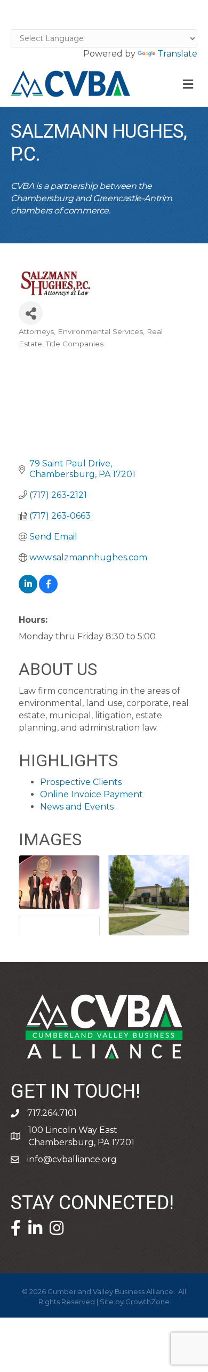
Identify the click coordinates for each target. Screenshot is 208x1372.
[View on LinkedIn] (28, 590)
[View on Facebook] (48, 590)
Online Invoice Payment (91, 794)
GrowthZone (147, 1301)
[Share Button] (31, 313)
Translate (177, 54)
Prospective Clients (81, 782)
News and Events (77, 807)
